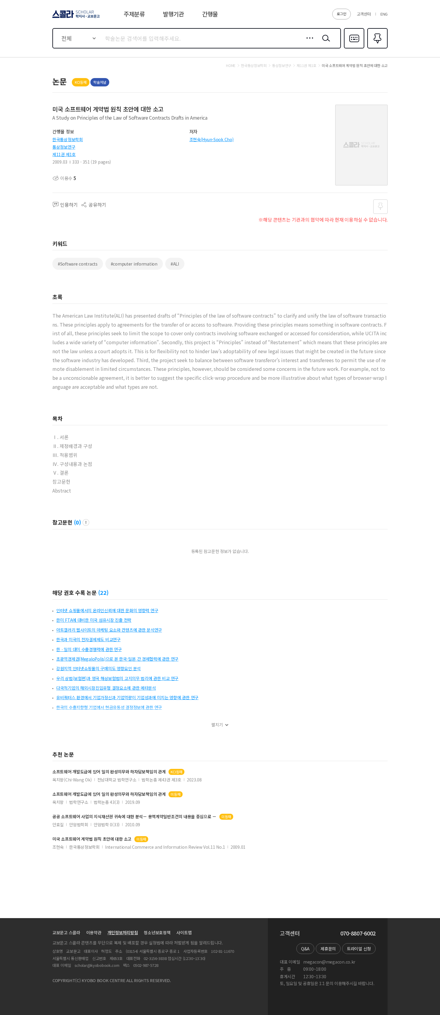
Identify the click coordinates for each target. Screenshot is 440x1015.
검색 (325, 42)
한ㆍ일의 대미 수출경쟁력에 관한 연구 (89, 649)
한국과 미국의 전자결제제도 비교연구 (88, 639)
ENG (384, 14)
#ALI (175, 264)
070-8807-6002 (358, 933)
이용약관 (93, 932)
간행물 (210, 14)
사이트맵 (184, 932)
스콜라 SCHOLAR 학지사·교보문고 (75, 17)
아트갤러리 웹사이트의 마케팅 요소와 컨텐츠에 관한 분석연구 (109, 630)
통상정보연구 (63, 147)
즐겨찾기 (377, 47)
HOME (231, 65)
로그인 (341, 13)
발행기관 (173, 14)
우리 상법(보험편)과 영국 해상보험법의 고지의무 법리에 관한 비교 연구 (117, 678)
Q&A (305, 949)
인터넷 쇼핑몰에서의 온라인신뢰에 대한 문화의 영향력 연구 (107, 610)
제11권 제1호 (64, 154)
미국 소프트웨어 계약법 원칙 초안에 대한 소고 (91, 839)
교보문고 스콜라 (66, 932)
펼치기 (217, 724)
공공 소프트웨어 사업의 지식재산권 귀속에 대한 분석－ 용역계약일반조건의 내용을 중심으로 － (134, 816)
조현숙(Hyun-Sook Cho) (211, 139)
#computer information (134, 264)
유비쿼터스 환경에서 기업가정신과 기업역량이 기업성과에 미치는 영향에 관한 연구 (127, 697)
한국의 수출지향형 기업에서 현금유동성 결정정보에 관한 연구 (109, 707)
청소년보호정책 (157, 932)
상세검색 (308, 42)
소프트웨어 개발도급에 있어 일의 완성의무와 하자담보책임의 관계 (109, 772)
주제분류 (134, 14)
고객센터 (364, 14)
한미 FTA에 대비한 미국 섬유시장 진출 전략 (93, 620)
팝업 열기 (86, 522)
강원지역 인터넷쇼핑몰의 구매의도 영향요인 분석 (98, 668)
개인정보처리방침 (122, 932)
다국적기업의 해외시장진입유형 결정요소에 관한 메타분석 (106, 688)
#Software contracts (78, 264)
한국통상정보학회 (67, 139)
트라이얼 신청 (359, 949)
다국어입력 (354, 47)
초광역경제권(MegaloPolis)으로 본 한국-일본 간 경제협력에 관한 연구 (117, 659)
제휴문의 (328, 949)
